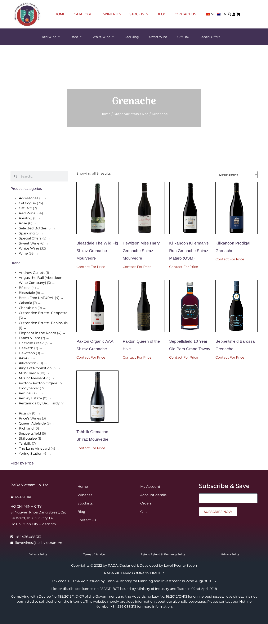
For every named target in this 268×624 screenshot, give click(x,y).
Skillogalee (28, 438)
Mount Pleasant (32, 378)
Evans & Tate (29, 338)
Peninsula (27, 393)
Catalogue (84, 14)
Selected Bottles (33, 228)
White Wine (101, 37)
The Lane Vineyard (34, 448)
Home (59, 14)
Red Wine (49, 37)
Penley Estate (30, 398)
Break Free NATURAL (36, 298)
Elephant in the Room (37, 333)
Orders (146, 503)
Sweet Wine (158, 37)
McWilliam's (29, 373)
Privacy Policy (230, 554)
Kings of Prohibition (35, 368)
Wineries (112, 14)
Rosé (74, 37)
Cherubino (28, 308)
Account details (153, 495)
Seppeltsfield (30, 433)
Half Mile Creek (31, 343)
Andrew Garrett (32, 273)
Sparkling (132, 37)
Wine (23, 253)
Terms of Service (94, 554)
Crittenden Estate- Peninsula (43, 323)
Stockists (138, 14)
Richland (26, 428)
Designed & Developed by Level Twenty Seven (158, 565)
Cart (143, 512)
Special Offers (210, 37)
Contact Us (185, 14)
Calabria (25, 303)
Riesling (25, 218)
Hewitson (27, 353)
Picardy (25, 413)
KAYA (23, 358)
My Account (150, 487)
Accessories (28, 198)
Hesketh (26, 348)
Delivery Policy (38, 554)
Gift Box (183, 37)
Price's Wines (30, 418)
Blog (161, 14)
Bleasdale (27, 293)
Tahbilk (25, 443)
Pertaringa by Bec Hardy (39, 403)
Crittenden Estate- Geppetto (43, 313)
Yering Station (31, 453)
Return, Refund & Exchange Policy (163, 554)
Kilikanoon (27, 363)
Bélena (25, 288)
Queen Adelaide (32, 423)
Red (145, 114)
